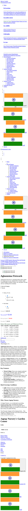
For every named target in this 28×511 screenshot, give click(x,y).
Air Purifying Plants (10, 22)
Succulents (16, 47)
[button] (13, 260)
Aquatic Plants (12, 46)
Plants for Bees (12, 31)
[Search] (15, 415)
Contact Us (3, 342)
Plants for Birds (7, 29)
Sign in (5, 146)
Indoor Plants (7, 12)
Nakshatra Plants (15, 21)
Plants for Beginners (14, 39)
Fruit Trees (15, 55)
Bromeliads (18, 46)
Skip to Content (4, 1)
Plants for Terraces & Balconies (18, 14)
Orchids (11, 55)
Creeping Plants (10, 47)
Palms (5, 54)
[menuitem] (5, 5)
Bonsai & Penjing (8, 38)
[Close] (1, 159)
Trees (19, 55)
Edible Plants (22, 39)
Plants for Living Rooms (15, 12)
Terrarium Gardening (17, 38)
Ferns (7, 55)
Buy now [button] (3, 341)
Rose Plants (6, 46)
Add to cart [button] (3, 338)
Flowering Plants (10, 54)
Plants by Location (8, 253)
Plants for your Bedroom (15, 13)
